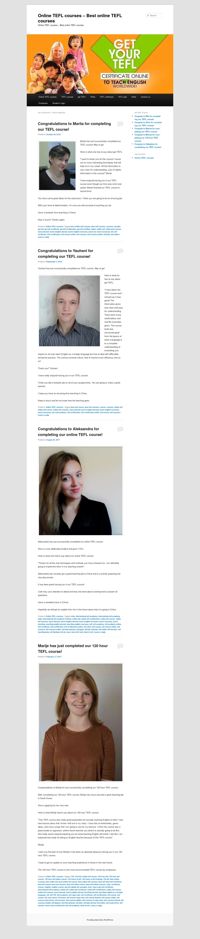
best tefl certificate (114, 881)
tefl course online (68, 234)
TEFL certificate (106, 96)
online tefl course (45, 409)
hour (90, 887)
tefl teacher (112, 629)
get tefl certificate (52, 229)
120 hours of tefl (74, 879)
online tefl (101, 229)
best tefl (101, 881)
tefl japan (80, 629)
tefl (112, 231)
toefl (81, 632)
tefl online (115, 234)
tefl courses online (95, 234)
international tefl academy (87, 616)
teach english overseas (78, 231)
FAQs (92, 96)
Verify (133, 96)
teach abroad (43, 231)
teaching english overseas (78, 624)
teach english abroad (58, 231)
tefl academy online (113, 624)
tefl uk (63, 632)
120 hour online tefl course (86, 876)
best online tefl (52, 881)
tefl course (104, 412)
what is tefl (88, 632)
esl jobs (117, 226)
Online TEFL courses (48, 96)
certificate (115, 884)
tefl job (87, 629)
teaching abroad (91, 892)
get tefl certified (83, 229)
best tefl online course (76, 884)
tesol (68, 632)
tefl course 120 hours (57, 897)
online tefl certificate (77, 889)
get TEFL (82, 96)
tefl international (68, 629)
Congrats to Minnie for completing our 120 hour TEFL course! (147, 137)
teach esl (92, 231)
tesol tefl (75, 632)
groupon (83, 887)
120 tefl (106, 879)
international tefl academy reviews (57, 619)
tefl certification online (90, 412)
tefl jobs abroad (89, 902)
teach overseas (103, 231)
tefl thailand (55, 632)
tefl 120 (53, 895)
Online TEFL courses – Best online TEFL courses (80, 18)
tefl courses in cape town (92, 900)
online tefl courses (113, 229)
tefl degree (56, 902)
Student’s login (58, 103)
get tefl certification (68, 229)
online (93, 229)
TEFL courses (67, 96)
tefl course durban (93, 897)
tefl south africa (112, 902)
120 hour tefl (103, 876)
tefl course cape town (76, 897)
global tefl (75, 887)
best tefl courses (98, 226)
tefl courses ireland (112, 900)
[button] (57, 165)
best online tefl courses (80, 226)
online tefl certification (90, 619)
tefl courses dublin (73, 900)
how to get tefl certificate (103, 887)
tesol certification (57, 905)
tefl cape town (74, 895)
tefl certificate (43, 626)
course (103, 407)
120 (72, 876)
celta (73, 616)
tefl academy (60, 412)
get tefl (41, 229)
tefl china (87, 626)
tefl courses (81, 234)
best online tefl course (68, 881)
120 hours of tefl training (92, 879)
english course (58, 887)
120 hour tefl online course (56, 879)
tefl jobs (107, 234)
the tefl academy (73, 905)
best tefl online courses (96, 884)
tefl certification (53, 234)
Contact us (145, 96)
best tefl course (77, 407)
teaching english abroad (56, 624)
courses (109, 226)
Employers (43, 103)
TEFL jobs (122, 96)
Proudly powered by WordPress (100, 919)
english (48, 887)
